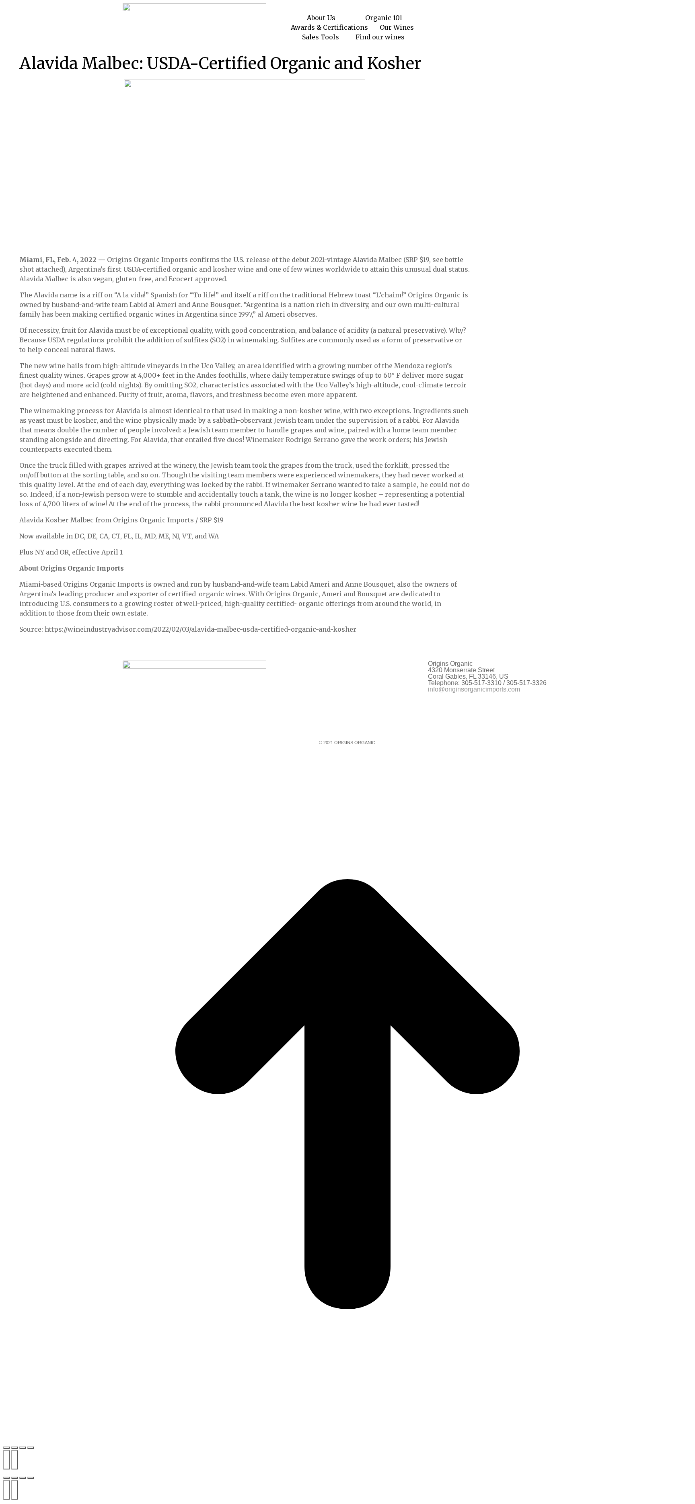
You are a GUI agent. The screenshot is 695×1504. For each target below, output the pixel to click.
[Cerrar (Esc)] (30, 1448)
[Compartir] (22, 1448)
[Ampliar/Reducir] (6, 1448)
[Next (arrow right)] (14, 1490)
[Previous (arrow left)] (6, 1490)
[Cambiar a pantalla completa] (14, 1448)
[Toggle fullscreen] (22, 1478)
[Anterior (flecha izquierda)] (6, 1459)
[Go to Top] (347, 1095)
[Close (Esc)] (6, 1478)
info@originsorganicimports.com (474, 689)
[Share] (14, 1478)
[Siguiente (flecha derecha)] (14, 1459)
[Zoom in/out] (30, 1478)
